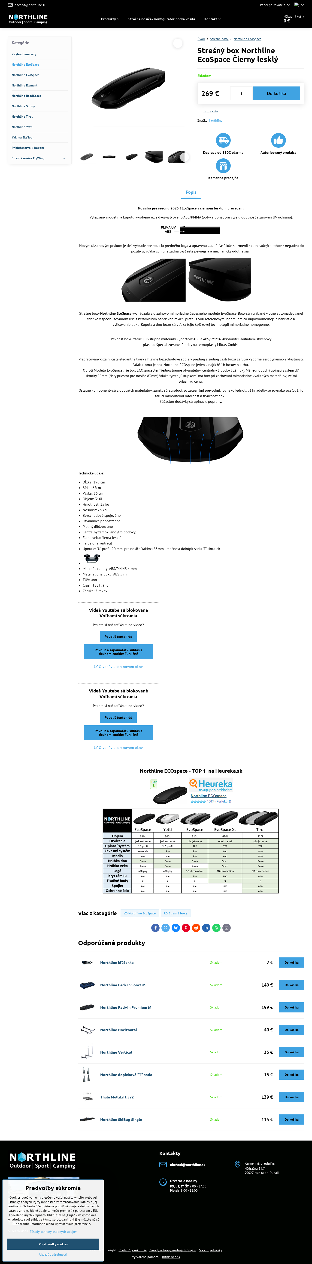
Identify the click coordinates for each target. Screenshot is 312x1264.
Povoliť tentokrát (118, 636)
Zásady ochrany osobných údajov (172, 1250)
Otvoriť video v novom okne (120, 666)
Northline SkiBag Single (121, 1119)
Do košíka (276, 93)
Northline (215, 120)
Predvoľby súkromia (133, 1250)
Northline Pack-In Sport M (122, 984)
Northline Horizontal (118, 1029)
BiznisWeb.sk (171, 1257)
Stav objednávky (210, 1250)
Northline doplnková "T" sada (126, 1074)
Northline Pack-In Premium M (125, 1007)
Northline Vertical (116, 1052)
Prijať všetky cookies (53, 1244)
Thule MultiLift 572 (117, 1097)
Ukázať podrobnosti (53, 1254)
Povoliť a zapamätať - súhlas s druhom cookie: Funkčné (118, 652)
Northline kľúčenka (117, 962)
